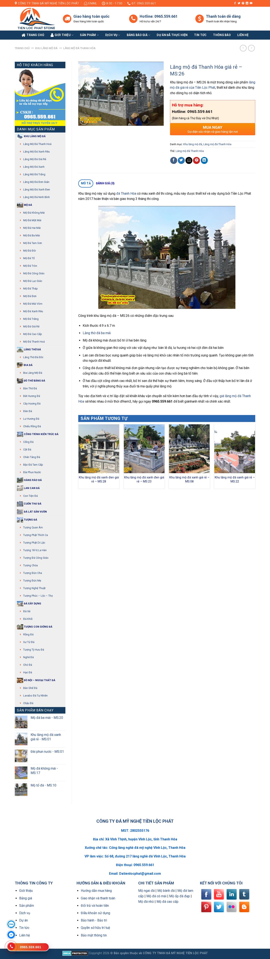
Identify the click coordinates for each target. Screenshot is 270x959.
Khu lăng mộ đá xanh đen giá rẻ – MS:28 (99, 479)
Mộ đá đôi (29, 250)
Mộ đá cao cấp (32, 334)
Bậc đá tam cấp (33, 464)
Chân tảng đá (31, 457)
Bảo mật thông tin (94, 935)
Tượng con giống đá (37, 626)
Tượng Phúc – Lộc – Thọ (38, 595)
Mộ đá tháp (30, 288)
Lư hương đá (31, 418)
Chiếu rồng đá (32, 426)
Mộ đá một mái (32, 220)
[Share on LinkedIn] (204, 160)
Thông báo (222, 35)
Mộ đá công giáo (34, 273)
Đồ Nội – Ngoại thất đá (39, 680)
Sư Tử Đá (28, 642)
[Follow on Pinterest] (243, 3)
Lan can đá (31, 488)
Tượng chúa (30, 565)
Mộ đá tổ (29, 258)
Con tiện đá (30, 495)
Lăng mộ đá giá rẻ (34, 159)
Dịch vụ (111, 35)
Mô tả (86, 183)
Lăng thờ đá (32, 349)
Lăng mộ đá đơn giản (36, 181)
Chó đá (27, 664)
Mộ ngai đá (146, 891)
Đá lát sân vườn (35, 511)
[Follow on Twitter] (239, 3)
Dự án (23, 920)
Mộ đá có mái (156, 896)
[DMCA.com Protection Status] (75, 953)
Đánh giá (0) (105, 183)
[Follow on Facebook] (235, 3)
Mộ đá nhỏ (146, 902)
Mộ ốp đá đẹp (179, 896)
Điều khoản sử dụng (95, 913)
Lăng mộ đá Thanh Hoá (37, 144)
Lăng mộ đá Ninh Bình (36, 197)
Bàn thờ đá (30, 388)
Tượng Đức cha (32, 573)
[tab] (85, 183)
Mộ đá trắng (31, 318)
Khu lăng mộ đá (46, 48)
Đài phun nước (32, 472)
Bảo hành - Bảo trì (94, 920)
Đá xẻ (26, 611)
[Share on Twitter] (181, 160)
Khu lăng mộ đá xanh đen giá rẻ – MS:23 (144, 479)
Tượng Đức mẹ (32, 580)
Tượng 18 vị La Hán (35, 550)
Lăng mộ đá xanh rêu (36, 151)
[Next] (255, 458)
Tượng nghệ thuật (34, 588)
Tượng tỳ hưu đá (33, 649)
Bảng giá (25, 898)
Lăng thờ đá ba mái (97, 333)
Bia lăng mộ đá (32, 372)
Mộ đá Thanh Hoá (34, 341)
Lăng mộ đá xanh (34, 166)
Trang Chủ (35, 35)
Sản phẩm (88, 35)
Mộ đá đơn (29, 296)
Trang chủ (22, 48)
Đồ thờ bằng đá (34, 380)
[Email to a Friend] (188, 160)
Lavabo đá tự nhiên (35, 695)
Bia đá (27, 365)
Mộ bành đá (166, 891)
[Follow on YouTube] (251, 3)
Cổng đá (28, 441)
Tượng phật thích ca (35, 535)
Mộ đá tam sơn (32, 243)
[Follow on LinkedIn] (247, 3)
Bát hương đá (31, 396)
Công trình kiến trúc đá (40, 434)
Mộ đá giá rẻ (31, 326)
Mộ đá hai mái (32, 227)
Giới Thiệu (63, 35)
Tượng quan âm (33, 527)
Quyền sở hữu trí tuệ (95, 928)
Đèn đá (27, 411)
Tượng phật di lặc (34, 542)
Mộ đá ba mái (31, 235)
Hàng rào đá (32, 480)
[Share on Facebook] (173, 160)
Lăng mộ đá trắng (34, 174)
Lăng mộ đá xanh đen (36, 189)
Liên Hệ (242, 35)
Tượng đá (30, 519)
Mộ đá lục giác (32, 281)
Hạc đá (27, 672)
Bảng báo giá (137, 35)
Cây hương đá (31, 403)
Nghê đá (28, 657)
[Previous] (78, 458)
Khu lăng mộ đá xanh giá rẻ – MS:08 (189, 479)
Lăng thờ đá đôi (33, 357)
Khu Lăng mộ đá (34, 136)
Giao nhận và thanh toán (98, 898)
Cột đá (27, 449)
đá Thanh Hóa (126, 194)
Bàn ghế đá (30, 688)
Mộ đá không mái (34, 212)
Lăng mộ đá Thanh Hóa (79, 48)
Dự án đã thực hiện (172, 35)
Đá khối (27, 618)
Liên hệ (24, 935)
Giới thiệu (26, 891)
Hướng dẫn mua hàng (96, 891)
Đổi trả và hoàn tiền (95, 906)
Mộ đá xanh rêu (33, 311)
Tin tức (200, 35)
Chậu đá (28, 703)
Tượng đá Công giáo (36, 557)
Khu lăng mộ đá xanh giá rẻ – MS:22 (235, 479)
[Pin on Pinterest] (196, 160)
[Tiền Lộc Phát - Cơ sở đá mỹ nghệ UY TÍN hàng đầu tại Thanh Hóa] (36, 19)
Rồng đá (28, 634)
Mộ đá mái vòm (32, 303)
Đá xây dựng (32, 603)
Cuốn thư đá (32, 503)
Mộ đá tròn (30, 265)
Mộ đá (27, 205)
